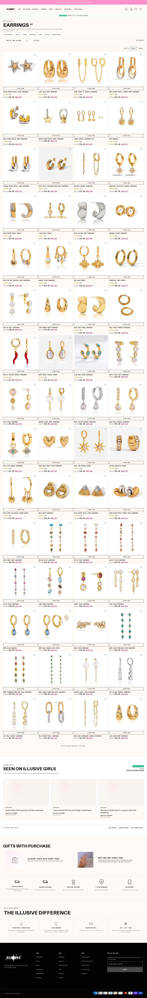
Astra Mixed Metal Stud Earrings (15, 92)
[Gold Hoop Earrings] (56, 490)
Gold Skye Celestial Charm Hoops (15, 513)
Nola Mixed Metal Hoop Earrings (15, 139)
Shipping (61, 957)
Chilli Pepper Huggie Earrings (15, 375)
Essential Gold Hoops (117, 280)
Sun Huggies (113, 139)
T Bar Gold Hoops (45, 233)
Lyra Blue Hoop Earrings (118, 736)
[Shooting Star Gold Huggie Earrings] (126, 163)
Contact (61, 977)
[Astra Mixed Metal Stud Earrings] (20, 69)
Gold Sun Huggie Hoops (82, 466)
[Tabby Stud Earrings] (91, 581)
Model (141, 48)
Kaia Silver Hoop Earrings (84, 233)
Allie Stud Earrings (10, 604)
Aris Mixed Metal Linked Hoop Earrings (124, 92)
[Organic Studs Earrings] (126, 210)
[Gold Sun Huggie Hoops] (91, 443)
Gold (40, 34)
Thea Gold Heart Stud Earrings (50, 466)
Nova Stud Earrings (81, 648)
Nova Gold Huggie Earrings (119, 422)
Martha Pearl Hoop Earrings (49, 422)
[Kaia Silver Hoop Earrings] (91, 210)
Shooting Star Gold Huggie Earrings (123, 186)
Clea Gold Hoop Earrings (83, 375)
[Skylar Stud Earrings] (56, 537)
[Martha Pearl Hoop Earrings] (56, 399)
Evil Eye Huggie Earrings (13, 466)
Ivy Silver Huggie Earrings (119, 692)
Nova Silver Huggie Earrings (85, 422)
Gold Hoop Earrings (46, 513)
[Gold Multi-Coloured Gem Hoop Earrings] (56, 163)
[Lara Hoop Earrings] (56, 581)
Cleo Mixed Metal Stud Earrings (86, 513)
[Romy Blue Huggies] (20, 625)
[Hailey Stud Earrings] (126, 537)
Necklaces (33, 34)
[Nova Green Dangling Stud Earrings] (56, 669)
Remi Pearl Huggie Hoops (48, 375)
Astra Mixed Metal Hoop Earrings (51, 139)
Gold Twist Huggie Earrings (119, 327)
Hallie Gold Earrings (11, 327)
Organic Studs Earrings (118, 233)
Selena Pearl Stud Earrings (84, 692)
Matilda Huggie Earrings (83, 186)
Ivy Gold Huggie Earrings (13, 736)
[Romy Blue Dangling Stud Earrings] (126, 625)
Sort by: (9, 40)
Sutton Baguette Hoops (117, 466)
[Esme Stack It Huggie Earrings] (91, 69)
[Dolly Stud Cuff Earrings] (126, 352)
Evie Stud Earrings (116, 604)
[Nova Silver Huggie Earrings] (91, 399)
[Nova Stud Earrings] (91, 625)
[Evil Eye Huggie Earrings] (20, 443)
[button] (35, 9)
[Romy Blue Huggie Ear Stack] (56, 625)
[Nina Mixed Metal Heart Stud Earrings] (126, 490)
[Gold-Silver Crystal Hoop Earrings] (20, 257)
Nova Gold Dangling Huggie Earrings (87, 736)
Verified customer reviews (135, 770)
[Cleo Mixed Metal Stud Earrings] (91, 490)
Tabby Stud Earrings (81, 604)
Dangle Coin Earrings (47, 280)
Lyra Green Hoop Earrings (48, 327)
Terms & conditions (87, 961)
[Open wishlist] (136, 9)
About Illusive (86, 957)
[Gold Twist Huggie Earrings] (126, 305)
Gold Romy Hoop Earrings (12, 560)
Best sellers (8, 34)
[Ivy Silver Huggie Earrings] (126, 669)
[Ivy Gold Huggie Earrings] (20, 713)
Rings (25, 34)
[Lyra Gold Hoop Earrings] (56, 69)
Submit (125, 969)
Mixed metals (56, 34)
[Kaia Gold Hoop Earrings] (91, 305)
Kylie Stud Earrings (81, 560)
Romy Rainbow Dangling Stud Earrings (17, 692)
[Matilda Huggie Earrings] (91, 163)
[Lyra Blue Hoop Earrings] (126, 713)
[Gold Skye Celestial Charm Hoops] (20, 490)
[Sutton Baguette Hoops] (126, 443)
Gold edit (38, 977)
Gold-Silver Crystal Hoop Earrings (16, 280)
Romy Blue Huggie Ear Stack (49, 648)
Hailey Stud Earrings (117, 560)
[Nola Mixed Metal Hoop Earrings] (20, 116)
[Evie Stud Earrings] (126, 581)
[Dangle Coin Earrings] (56, 257)
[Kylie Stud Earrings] (91, 537)
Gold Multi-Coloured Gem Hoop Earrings (53, 186)
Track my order (63, 965)
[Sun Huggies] (126, 116)
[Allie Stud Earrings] (20, 581)
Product (133, 48)
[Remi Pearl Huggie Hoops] (56, 352)
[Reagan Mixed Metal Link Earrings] (20, 163)
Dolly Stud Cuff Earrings (119, 375)
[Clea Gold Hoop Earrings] (91, 352)
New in (18, 34)
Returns (61, 961)
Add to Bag (20, 88)
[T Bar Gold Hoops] (56, 210)
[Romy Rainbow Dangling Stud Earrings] (20, 669)
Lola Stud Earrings (10, 422)
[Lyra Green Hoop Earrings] (56, 305)
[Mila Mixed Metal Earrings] (56, 713)
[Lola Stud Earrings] (20, 399)
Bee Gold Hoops (79, 280)
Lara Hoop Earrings (46, 604)
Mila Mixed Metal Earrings (49, 736)
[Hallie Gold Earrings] (20, 305)
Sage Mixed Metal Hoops (12, 233)
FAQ (60, 969)
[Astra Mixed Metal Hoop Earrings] (56, 116)
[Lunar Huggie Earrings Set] (91, 116)
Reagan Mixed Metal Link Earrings (16, 186)
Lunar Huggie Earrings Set (84, 139)
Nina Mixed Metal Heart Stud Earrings (123, 513)
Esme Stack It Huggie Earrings (85, 92)
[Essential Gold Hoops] (126, 257)
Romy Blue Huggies (10, 648)
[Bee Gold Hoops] (91, 257)
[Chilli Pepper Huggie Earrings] (20, 352)
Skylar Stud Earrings (47, 560)
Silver (47, 34)
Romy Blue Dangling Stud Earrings (122, 648)
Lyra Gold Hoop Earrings (48, 92)
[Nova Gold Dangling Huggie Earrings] (91, 713)
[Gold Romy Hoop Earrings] (20, 537)
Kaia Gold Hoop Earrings (83, 327)
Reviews (61, 973)
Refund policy (86, 969)
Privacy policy (85, 965)
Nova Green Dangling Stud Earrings (52, 692)
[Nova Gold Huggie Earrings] (126, 399)
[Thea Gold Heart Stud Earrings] (56, 443)
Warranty (84, 973)
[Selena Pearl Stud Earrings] (91, 669)
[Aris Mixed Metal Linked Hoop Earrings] (126, 69)
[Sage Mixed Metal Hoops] (20, 210)
